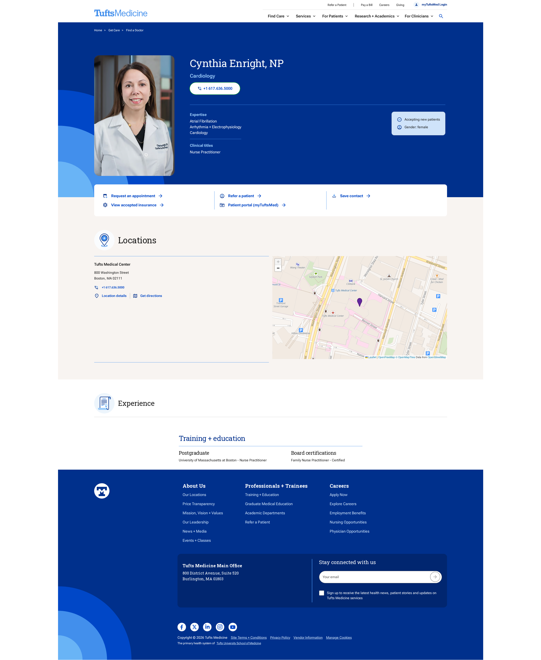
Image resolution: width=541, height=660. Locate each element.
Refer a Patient (337, 5)
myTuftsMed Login (434, 4)
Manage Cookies (339, 638)
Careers (384, 5)
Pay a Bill (366, 5)
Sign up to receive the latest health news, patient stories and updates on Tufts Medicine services (381, 595)
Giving (400, 5)
